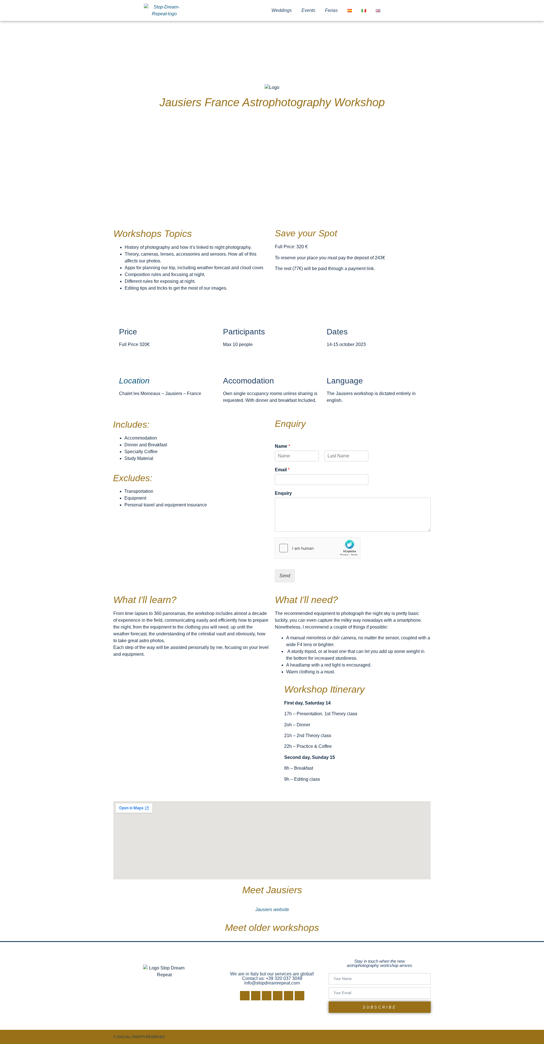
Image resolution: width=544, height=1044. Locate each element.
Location (134, 380)
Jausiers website (272, 909)
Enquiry (283, 493)
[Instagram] (256, 996)
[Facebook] (245, 996)
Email (282, 469)
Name (282, 446)
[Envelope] (289, 996)
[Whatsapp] (277, 996)
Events (308, 10)
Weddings (281, 10)
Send (284, 575)
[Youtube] (266, 996)
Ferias (331, 10)
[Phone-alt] (299, 996)
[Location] (126, 365)
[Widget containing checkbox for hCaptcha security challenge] (317, 548)
